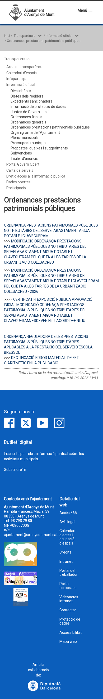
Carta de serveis (19, 170)
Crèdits (65, 552)
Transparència (24, 36)
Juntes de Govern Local (30, 112)
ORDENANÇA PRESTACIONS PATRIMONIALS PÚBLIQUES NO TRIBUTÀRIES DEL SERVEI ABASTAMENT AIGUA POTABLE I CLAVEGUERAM (51, 230)
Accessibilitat (70, 633)
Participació (16, 188)
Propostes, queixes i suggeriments (39, 148)
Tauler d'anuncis (24, 158)
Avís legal (67, 522)
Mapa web (68, 642)
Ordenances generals (28, 122)
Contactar (67, 610)
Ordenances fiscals (26, 117)
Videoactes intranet (68, 599)
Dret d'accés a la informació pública (35, 176)
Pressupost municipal (28, 143)
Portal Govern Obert (22, 164)
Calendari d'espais (21, 73)
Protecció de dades (69, 621)
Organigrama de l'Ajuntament (35, 132)
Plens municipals (25, 137)
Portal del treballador (68, 573)
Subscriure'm (15, 469)
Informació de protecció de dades (38, 106)
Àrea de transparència (25, 67)
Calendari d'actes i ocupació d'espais (67, 537)
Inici (7, 36)
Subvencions (21, 153)
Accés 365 (68, 513)
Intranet (66, 562)
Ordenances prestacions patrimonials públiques (43, 41)
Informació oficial (59, 36)
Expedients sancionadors (31, 101)
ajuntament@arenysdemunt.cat (31, 535)
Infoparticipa (16, 79)
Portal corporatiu (68, 586)
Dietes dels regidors (27, 96)
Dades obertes (18, 182)
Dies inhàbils (21, 91)
